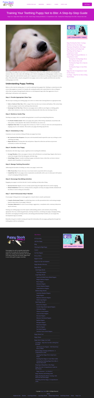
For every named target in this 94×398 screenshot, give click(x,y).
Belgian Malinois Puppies (42, 279)
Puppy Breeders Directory (40, 264)
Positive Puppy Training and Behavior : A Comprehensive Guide (43, 16)
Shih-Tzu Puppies (40, 327)
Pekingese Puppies (41, 322)
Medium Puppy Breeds (41, 290)
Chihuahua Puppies (41, 309)
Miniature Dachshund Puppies (43, 318)
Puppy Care (10, 16)
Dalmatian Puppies (41, 284)
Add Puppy (87, 4)
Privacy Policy (37, 255)
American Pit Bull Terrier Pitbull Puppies (46, 277)
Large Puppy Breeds (40, 274)
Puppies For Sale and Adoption (41, 261)
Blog (35, 244)
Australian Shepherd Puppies (43, 293)
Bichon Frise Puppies (41, 304)
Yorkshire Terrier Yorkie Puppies (44, 331)
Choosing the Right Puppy (40, 247)
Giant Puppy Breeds (40, 270)
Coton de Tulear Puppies (42, 313)
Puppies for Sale (38, 258)
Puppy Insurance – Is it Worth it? (44, 371)
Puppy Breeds (37, 267)
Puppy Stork (43, 391)
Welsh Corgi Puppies (41, 300)
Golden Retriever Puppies (42, 288)
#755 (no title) (37, 238)
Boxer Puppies (40, 281)
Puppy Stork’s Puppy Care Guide (21, 16)
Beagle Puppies (40, 295)
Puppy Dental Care (39, 334)
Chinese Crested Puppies (42, 311)
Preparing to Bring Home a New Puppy (76, 47)
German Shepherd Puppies (42, 286)
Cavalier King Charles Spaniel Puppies (45, 307)
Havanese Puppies (40, 315)
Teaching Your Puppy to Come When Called (47, 358)
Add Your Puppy (38, 241)
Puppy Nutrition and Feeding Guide (75, 49)
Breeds (48, 393)
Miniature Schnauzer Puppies (43, 297)
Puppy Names (37, 337)
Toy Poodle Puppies (41, 329)
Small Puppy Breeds (40, 302)
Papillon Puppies (40, 320)
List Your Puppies (38, 253)
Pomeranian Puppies (41, 324)
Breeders (24, 395)
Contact (36, 250)
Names (72, 395)
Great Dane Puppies (41, 272)
